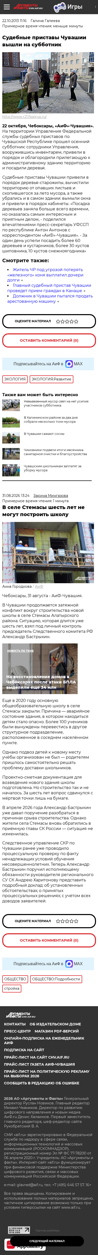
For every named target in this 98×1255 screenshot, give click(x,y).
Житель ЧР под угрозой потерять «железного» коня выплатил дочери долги (45, 275)
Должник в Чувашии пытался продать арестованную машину (50, 299)
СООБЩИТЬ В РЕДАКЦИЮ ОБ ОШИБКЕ (41, 1083)
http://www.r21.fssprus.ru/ (24, 116)
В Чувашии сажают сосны (44, 434)
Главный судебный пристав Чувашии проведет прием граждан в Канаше (49, 288)
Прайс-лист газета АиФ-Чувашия (39, 1064)
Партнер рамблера (47, 1230)
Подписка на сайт (24, 1050)
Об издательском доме (55, 1024)
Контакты (15, 1024)
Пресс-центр (17, 1031)
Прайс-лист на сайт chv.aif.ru (36, 1057)
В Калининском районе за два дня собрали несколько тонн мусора (51, 419)
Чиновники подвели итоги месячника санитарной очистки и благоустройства (55, 452)
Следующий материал (47, 1241)
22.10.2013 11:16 (14, 20)
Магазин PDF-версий (57, 1031)
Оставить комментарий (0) (49, 340)
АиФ (39, 586)
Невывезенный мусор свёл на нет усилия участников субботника (56, 403)
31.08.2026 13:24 (15, 495)
